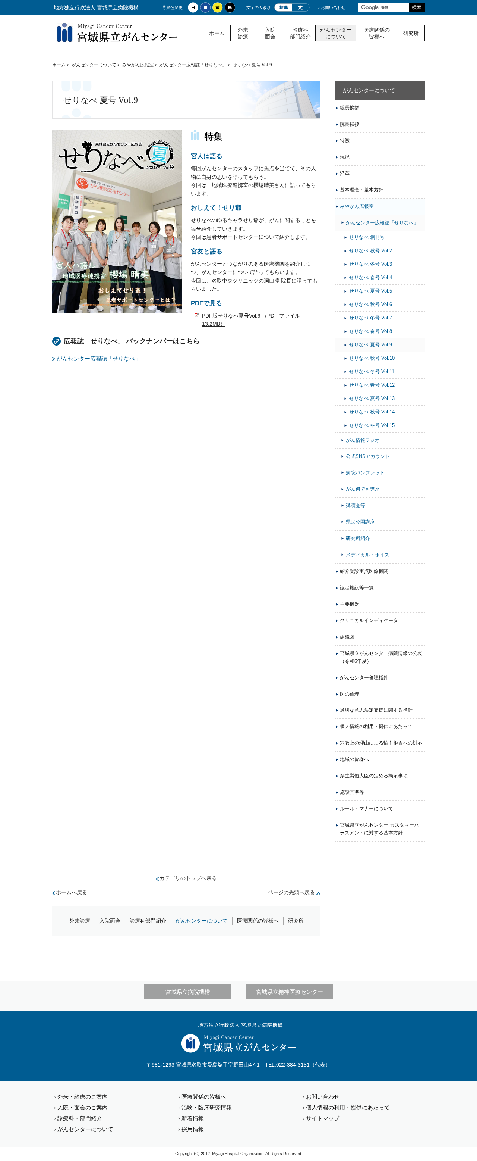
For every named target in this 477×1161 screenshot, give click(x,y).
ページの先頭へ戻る (291, 892)
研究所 (411, 33)
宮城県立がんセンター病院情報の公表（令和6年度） (381, 657)
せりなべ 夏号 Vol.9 (370, 344)
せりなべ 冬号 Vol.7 (370, 318)
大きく (301, 7)
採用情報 (192, 1129)
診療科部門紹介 (300, 33)
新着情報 (192, 1118)
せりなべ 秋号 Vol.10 (372, 358)
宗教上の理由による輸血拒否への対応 (381, 743)
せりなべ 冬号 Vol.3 (370, 264)
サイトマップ (322, 1118)
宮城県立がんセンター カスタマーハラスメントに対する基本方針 (379, 829)
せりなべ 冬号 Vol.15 (372, 425)
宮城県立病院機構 (187, 992)
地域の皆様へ (354, 759)
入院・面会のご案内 (82, 1107)
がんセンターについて (335, 33)
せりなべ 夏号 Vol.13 (372, 398)
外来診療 (243, 33)
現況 (345, 157)
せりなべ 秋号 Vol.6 (370, 304)
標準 (283, 7)
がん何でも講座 (363, 489)
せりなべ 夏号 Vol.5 (370, 291)
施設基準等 (352, 792)
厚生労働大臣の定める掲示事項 (374, 775)
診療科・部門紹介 (79, 1118)
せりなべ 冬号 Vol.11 (371, 371)
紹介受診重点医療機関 (364, 571)
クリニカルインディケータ (369, 620)
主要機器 (349, 604)
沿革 (345, 173)
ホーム (217, 33)
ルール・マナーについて (366, 808)
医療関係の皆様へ (377, 33)
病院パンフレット (365, 472)
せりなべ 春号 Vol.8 (370, 331)
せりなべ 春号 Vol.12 (372, 385)
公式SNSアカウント (368, 456)
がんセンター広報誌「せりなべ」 (193, 65)
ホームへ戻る (71, 892)
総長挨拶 (349, 107)
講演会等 (355, 505)
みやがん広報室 (138, 65)
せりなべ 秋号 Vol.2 (370, 250)
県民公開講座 (360, 522)
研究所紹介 (358, 538)
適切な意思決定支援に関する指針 (376, 710)
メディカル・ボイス (367, 555)
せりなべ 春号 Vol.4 (370, 277)
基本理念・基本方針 (361, 190)
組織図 (347, 637)
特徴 (345, 140)
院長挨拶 (349, 124)
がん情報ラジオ (363, 440)
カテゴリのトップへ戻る (188, 878)
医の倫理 (349, 694)
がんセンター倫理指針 (364, 677)
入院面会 (270, 33)
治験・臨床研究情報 (206, 1107)
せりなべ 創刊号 (367, 237)
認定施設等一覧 (357, 587)
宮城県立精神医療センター (289, 992)
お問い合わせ (333, 7)
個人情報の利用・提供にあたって (376, 726)
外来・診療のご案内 (82, 1096)
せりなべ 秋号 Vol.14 (372, 412)
